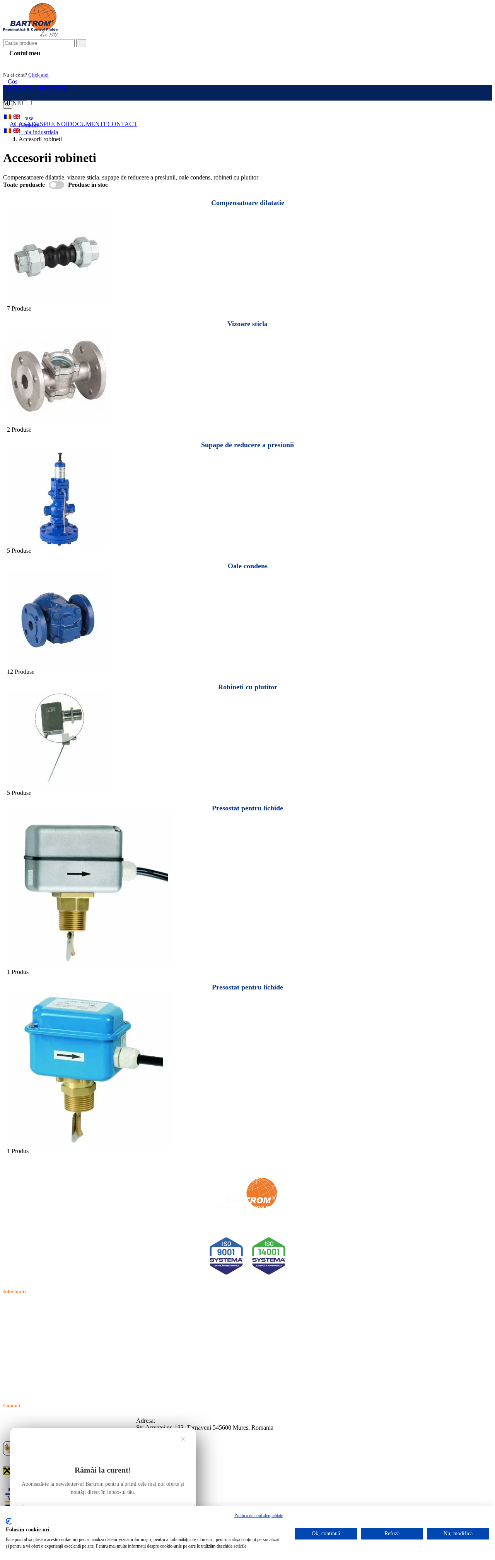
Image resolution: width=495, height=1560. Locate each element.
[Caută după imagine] (468, 46)
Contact (122, 124)
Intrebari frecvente (25, 1333)
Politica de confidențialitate (258, 1515)
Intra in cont (23, 62)
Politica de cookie (24, 1324)
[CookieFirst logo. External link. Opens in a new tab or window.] (9, 1521)
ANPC (11, 1351)
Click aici (38, 75)
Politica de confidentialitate (36, 1315)
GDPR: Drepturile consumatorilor (44, 1369)
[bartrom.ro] (30, 35)
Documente (88, 124)
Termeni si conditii (25, 1307)
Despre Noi (49, 124)
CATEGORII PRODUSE (35, 88)
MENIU (14, 103)
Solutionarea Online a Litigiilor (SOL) (49, 1360)
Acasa (20, 124)
